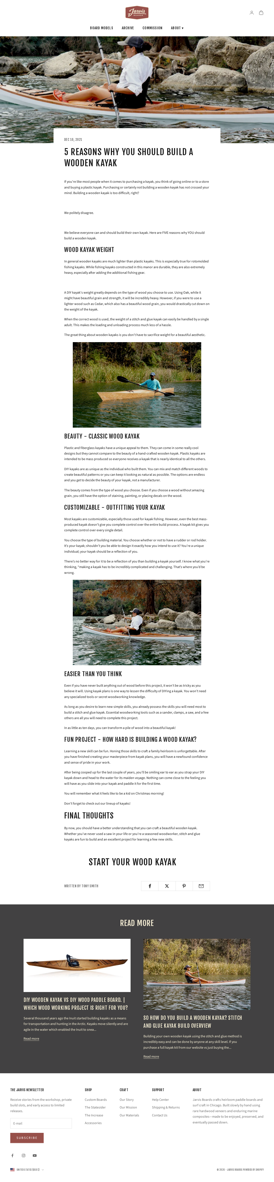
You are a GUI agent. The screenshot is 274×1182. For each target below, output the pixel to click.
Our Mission (128, 1107)
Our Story (127, 1099)
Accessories (93, 1123)
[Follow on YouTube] (35, 1155)
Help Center (160, 1099)
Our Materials (129, 1115)
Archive (128, 28)
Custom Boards (96, 1099)
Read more (31, 1038)
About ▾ (177, 28)
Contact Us (159, 1115)
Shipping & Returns (166, 1107)
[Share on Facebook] (149, 886)
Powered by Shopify (253, 1169)
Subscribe (26, 1138)
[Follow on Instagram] (23, 1155)
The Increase (94, 1115)
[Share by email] (201, 886)
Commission (152, 28)
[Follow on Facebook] (12, 1155)
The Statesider (95, 1107)
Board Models (101, 28)
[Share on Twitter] (166, 886)
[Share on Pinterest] (184, 886)
